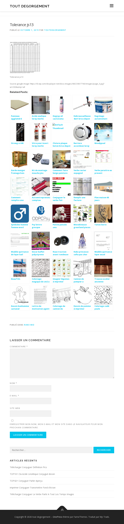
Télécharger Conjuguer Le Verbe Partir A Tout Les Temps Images (42, 494)
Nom (13, 383)
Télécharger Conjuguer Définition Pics (28, 467)
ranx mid (29, 325)
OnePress (57, 516)
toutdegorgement (55, 30)
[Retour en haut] (62, 510)
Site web (15, 408)
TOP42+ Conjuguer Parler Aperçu (26, 480)
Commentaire (19, 346)
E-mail (14, 395)
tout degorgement (30, 6)
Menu (111, 5)
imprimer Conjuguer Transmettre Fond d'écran (32, 487)
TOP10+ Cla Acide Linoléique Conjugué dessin (32, 474)
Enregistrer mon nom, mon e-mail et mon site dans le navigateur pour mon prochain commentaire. (56, 426)
